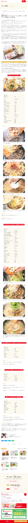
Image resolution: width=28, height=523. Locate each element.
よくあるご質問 (3, 501)
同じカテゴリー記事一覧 (23, 448)
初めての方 (7, 521)
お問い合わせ (20, 501)
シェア (2, 440)
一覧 (14, 444)
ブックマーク (6, 440)
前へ (8, 444)
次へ (19, 444)
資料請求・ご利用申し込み (23, 1)
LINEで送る (13, 440)
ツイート (9, 440)
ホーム (2, 10)
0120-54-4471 (15, 485)
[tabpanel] (14, 84)
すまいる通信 (5, 10)
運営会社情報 (12, 501)
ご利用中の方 (20, 521)
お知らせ (16, 501)
